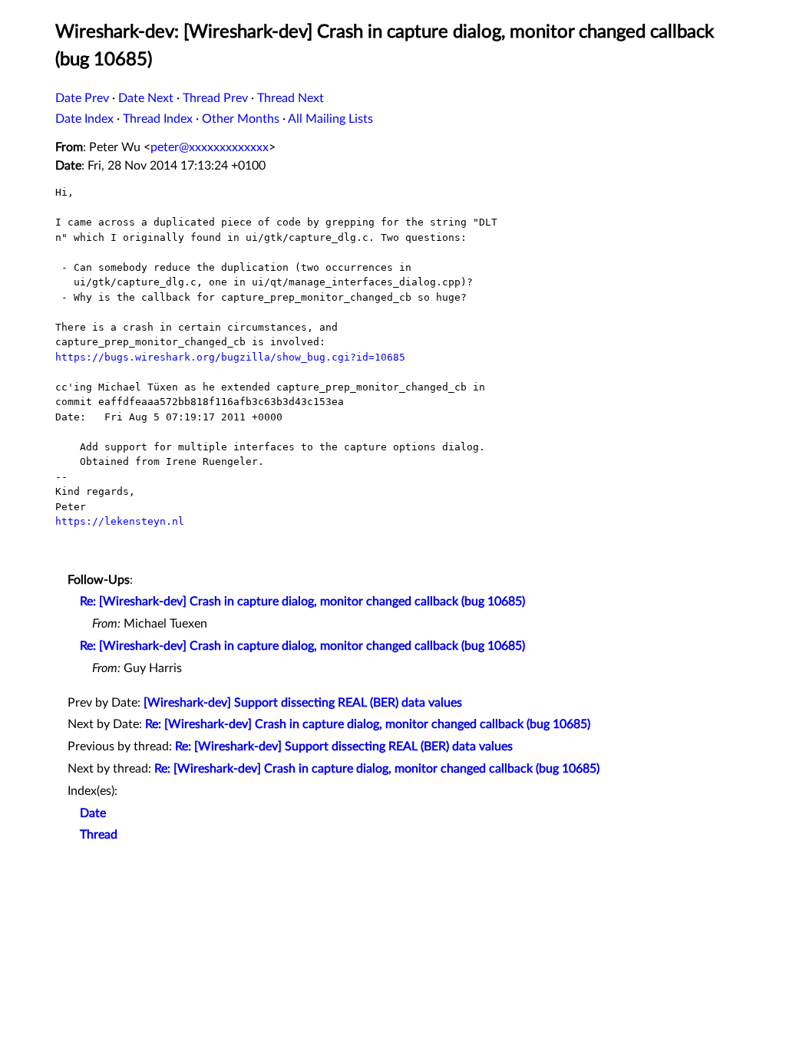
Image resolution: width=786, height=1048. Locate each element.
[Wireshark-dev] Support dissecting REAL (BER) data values (303, 703)
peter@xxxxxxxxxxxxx (209, 147)
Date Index (84, 119)
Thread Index (158, 119)
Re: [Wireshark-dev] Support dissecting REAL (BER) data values (344, 746)
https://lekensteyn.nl (119, 521)
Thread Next (290, 98)
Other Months (240, 119)
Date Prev (82, 98)
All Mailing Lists (330, 119)
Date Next (145, 98)
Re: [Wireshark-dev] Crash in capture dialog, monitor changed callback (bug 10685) (302, 601)
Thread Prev (215, 98)
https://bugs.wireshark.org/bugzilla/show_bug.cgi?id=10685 (230, 357)
